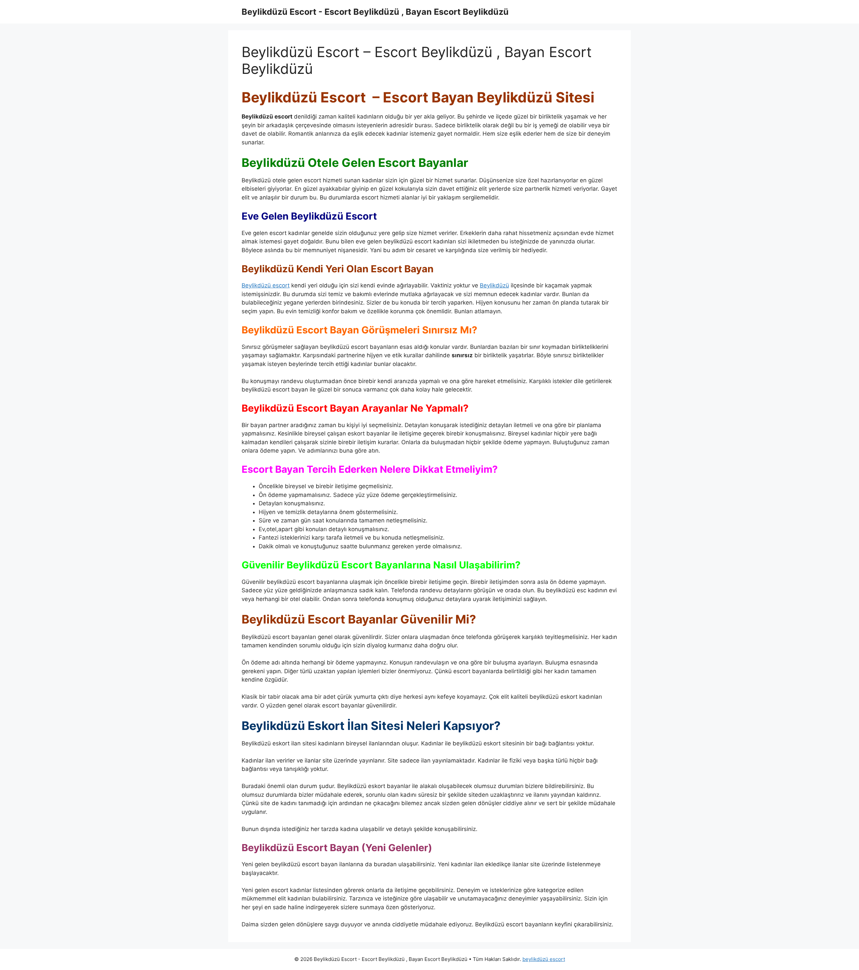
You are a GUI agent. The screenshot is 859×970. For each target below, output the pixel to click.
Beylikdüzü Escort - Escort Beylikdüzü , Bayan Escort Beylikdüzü (375, 12)
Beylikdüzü (494, 285)
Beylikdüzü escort (266, 285)
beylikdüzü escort (543, 959)
